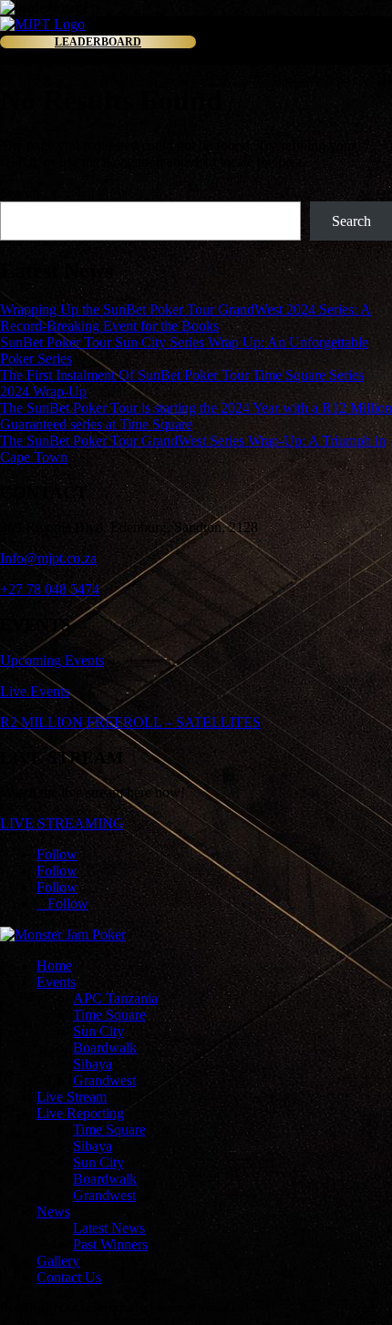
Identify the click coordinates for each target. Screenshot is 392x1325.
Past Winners (110, 1244)
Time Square (109, 1014)
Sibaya (92, 1064)
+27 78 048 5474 (49, 589)
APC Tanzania (115, 998)
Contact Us (68, 1277)
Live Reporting (80, 1113)
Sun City (98, 1031)
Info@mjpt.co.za (48, 558)
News (53, 1211)
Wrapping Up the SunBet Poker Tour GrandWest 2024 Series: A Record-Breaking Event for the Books (185, 318)
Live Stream (71, 1096)
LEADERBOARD (98, 42)
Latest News (109, 1228)
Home (54, 965)
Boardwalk (105, 1047)
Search (19, 192)
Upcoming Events (52, 660)
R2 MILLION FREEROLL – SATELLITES (130, 722)
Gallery (57, 1261)
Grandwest (104, 1080)
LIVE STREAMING (62, 823)
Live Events (34, 691)
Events (56, 982)
